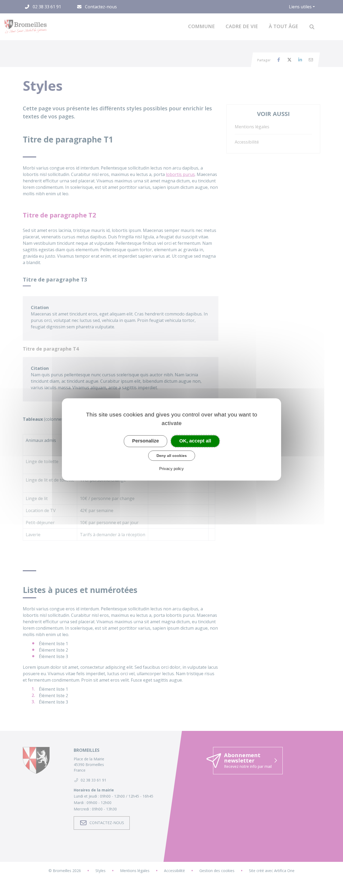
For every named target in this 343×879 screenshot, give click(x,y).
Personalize (145, 441)
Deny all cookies (171, 455)
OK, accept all (195, 441)
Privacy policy (171, 469)
